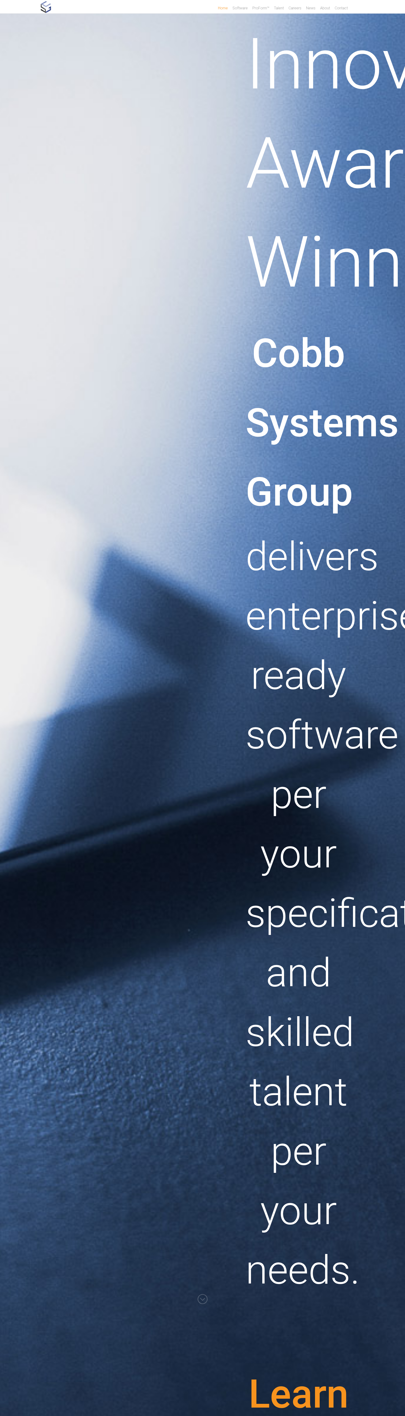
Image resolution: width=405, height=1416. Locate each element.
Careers (295, 8)
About (325, 8)
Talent (279, 8)
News (310, 8)
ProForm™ (260, 8)
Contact (341, 8)
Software (240, 8)
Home (223, 8)
